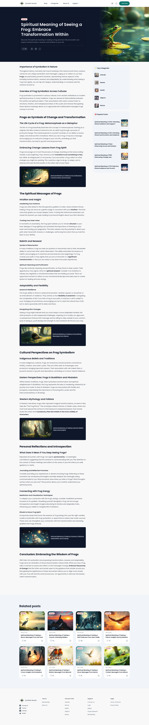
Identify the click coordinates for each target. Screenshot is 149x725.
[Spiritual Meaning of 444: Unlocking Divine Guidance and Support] (124, 122)
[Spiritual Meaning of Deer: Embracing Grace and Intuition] (124, 145)
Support (75, 3)
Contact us (91, 702)
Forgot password (93, 711)
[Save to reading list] (31, 48)
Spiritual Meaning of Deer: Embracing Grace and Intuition (105, 145)
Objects (67, 711)
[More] (35, 48)
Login (89, 705)
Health (67, 708)
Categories (54, 3)
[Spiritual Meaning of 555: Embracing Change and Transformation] (124, 156)
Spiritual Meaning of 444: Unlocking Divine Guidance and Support (107, 123)
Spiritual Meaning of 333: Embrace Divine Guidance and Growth (107, 167)
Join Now (124, 3)
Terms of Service (115, 702)
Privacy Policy (114, 705)
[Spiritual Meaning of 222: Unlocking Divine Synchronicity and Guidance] (124, 134)
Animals (24, 19)
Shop (45, 3)
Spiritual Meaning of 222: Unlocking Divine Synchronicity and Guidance (107, 134)
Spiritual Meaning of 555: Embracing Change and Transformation (103, 156)
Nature (67, 714)
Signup (90, 708)
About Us (66, 3)
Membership (46, 702)
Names (67, 705)
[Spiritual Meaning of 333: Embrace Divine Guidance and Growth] (124, 167)
